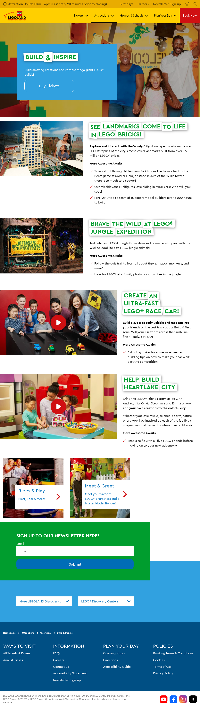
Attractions (28, 633)
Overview (45, 633)
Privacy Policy (163, 673)
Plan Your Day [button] (163, 15)
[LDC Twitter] (193, 699)
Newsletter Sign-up (167, 4)
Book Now (190, 15)
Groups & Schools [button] (131, 15)
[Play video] (58, 322)
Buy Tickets (49, 85)
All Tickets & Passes (16, 653)
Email (20, 544)
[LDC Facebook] (173, 699)
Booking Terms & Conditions (173, 653)
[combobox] (44, 601)
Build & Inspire (65, 633)
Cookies (159, 660)
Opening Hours (114, 653)
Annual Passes (13, 660)
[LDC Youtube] (164, 699)
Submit (75, 564)
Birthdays (126, 4)
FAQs (57, 653)
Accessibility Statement (70, 673)
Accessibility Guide (117, 667)
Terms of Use (162, 667)
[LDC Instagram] (183, 699)
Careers (143, 4)
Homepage (9, 633)
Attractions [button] (101, 15)
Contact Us (61, 667)
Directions (110, 660)
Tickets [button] (79, 15)
